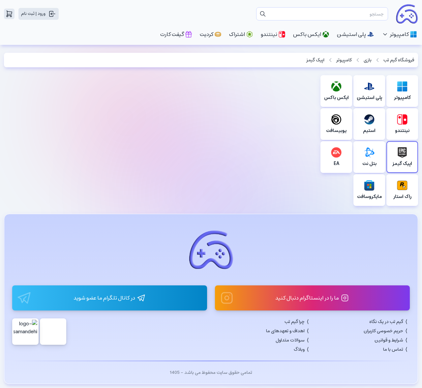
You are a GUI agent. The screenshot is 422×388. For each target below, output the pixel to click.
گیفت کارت (172, 34)
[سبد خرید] (9, 14)
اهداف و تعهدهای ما (285, 331)
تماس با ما (393, 349)
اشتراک (237, 34)
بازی (368, 60)
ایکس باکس (307, 34)
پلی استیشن (351, 34)
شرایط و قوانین (389, 340)
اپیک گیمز (315, 60)
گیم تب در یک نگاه (386, 321)
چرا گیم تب (295, 321)
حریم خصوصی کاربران (383, 331)
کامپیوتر (399, 34)
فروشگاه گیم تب (398, 60)
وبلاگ (299, 349)
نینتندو (269, 34)
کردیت (206, 34)
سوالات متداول (290, 340)
